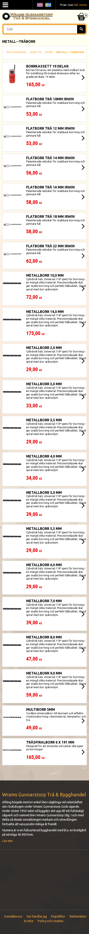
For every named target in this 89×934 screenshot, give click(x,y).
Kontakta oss (13, 916)
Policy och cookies (51, 921)
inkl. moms (80, 4)
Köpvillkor (58, 916)
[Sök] (81, 29)
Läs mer (7, 841)
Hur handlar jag (37, 916)
